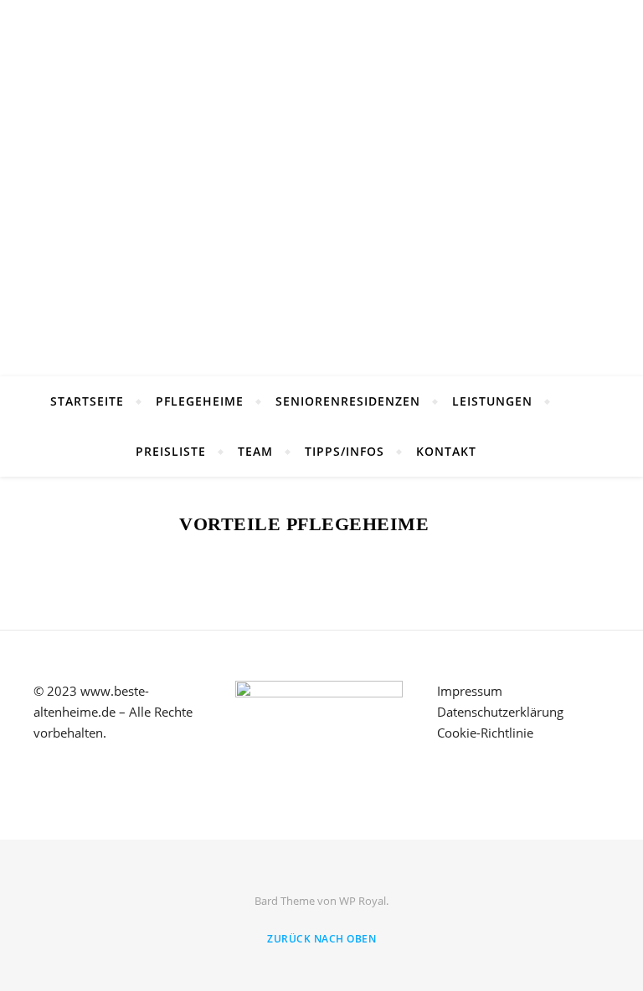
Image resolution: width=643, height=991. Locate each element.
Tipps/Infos (344, 451)
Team (255, 451)
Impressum (469, 690)
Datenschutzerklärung (500, 711)
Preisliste (171, 451)
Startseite (87, 401)
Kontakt (446, 451)
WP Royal (362, 900)
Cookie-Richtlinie (485, 732)
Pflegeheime (200, 401)
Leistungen (492, 401)
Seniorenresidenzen (347, 401)
